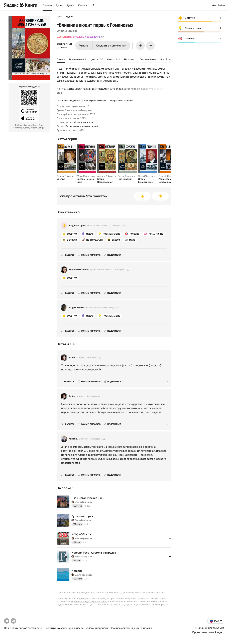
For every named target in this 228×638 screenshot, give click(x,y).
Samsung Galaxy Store (33, 125)
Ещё (59, 92)
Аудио (59, 5)
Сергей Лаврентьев (169, 176)
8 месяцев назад (121, 269)
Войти (221, 5)
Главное (47, 5)
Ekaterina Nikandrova (79, 269)
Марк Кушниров (86, 176)
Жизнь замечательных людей (81, 126)
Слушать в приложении (111, 45)
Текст (60, 16)
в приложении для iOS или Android (88, 601)
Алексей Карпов (106, 176)
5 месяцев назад (97, 439)
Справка (146, 628)
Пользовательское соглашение (23, 628)
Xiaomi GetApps (38, 128)
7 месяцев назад (117, 225)
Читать (83, 45)
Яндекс (219, 632)
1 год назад (114, 307)
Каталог (82, 5)
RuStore (18, 125)
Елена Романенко (128, 176)
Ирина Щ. (73, 439)
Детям (70, 5)
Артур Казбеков (77, 307)
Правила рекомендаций (124, 628)
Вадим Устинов (65, 176)
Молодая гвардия (83, 122)
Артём (72, 357)
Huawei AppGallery (21, 128)
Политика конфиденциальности (64, 628)
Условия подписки (96, 628)
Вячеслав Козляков (67, 30)
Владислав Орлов (77, 225)
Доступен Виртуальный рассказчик (78, 36)
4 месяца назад (93, 357)
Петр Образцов (147, 176)
